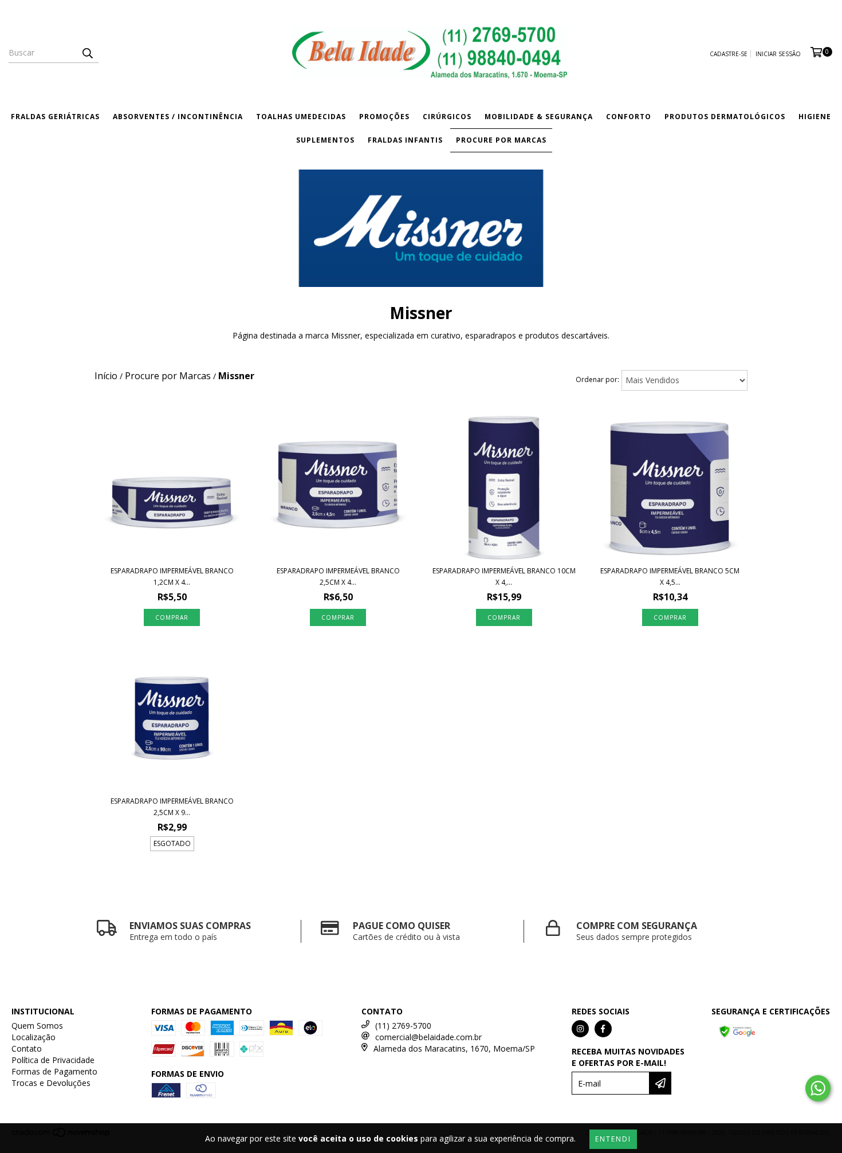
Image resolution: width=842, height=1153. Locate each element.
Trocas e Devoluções (51, 1082)
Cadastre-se (728, 54)
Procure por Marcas (501, 140)
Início (106, 375)
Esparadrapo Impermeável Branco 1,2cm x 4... (172, 576)
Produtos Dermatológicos (724, 116)
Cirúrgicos (447, 116)
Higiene (814, 116)
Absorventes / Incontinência (178, 116)
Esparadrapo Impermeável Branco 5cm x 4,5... (669, 576)
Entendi (613, 1139)
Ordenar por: (597, 379)
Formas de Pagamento (54, 1071)
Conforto (628, 116)
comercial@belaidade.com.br (428, 1037)
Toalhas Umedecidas (301, 116)
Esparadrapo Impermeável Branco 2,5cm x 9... (172, 806)
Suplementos (325, 140)
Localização (33, 1037)
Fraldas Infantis (405, 140)
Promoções (384, 116)
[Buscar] (87, 52)
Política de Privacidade (53, 1059)
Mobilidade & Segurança (539, 116)
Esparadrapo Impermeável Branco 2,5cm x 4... (338, 576)
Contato (26, 1048)
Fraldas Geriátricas (55, 116)
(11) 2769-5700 (403, 1025)
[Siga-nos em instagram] (580, 1028)
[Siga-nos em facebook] (603, 1028)
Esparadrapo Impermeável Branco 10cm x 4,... (504, 576)
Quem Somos (37, 1025)
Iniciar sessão (778, 54)
